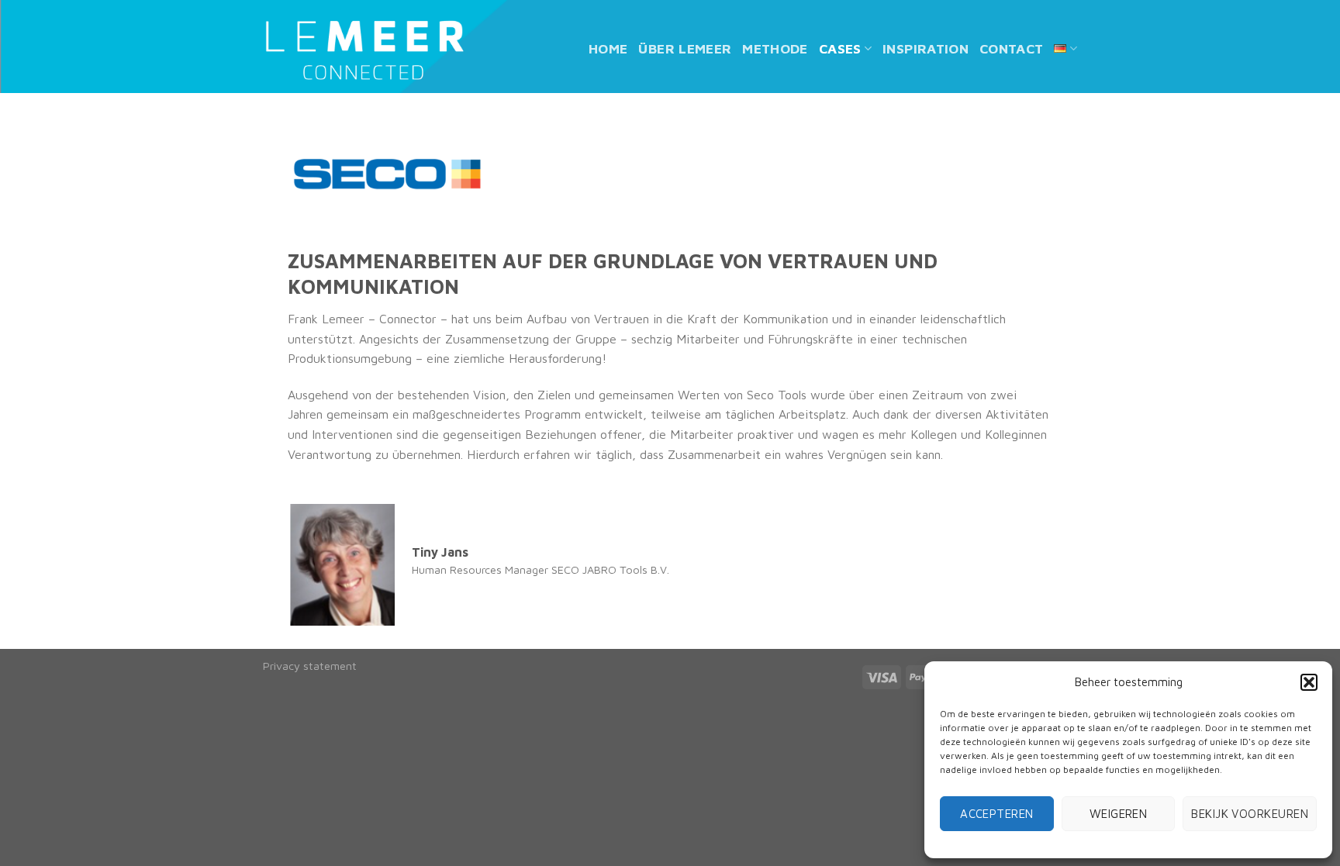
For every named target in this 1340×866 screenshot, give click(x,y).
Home (608, 48)
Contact (1011, 48)
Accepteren (997, 813)
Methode (774, 48)
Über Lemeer (684, 48)
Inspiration (925, 48)
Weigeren (1119, 813)
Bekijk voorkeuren (1249, 813)
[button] (1309, 682)
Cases (840, 48)
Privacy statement (310, 665)
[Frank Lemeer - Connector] (364, 49)
